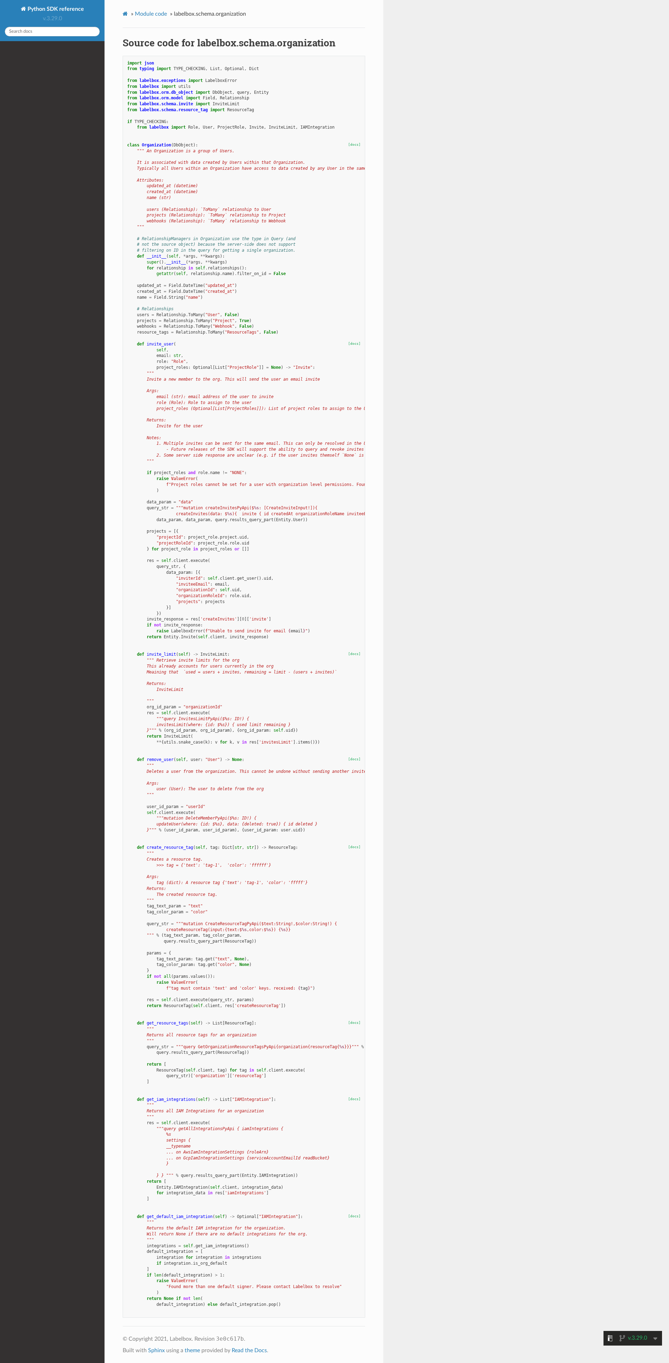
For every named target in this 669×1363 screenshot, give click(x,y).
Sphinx (156, 1350)
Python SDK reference (55, 9)
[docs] (354, 144)
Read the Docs (249, 1350)
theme (192, 1350)
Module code (151, 14)
